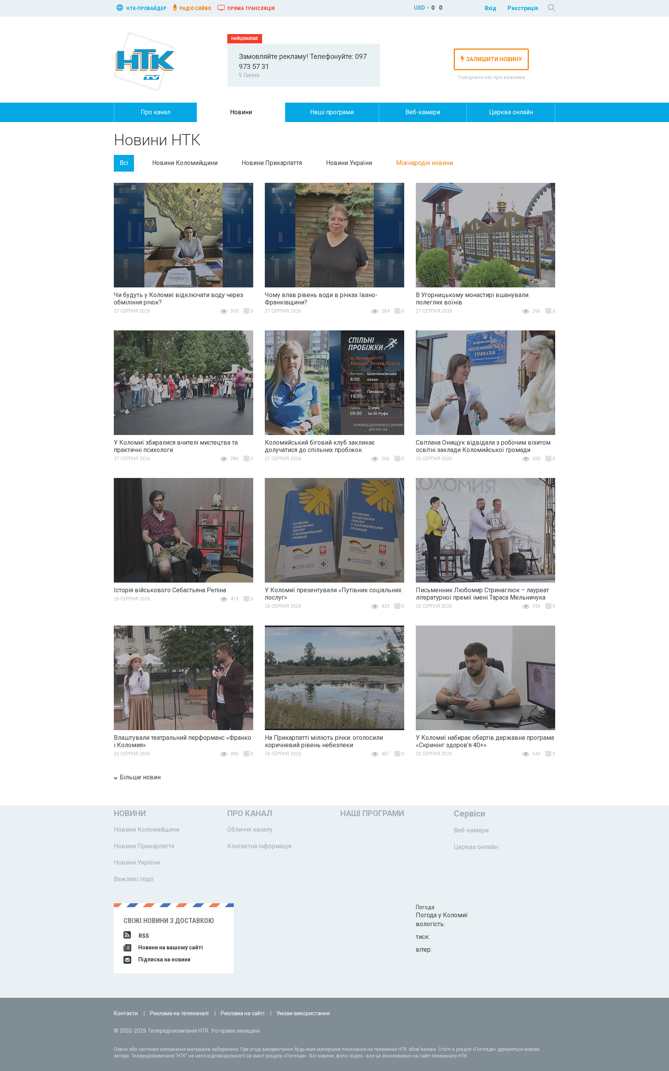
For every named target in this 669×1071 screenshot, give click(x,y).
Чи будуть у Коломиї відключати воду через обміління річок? (178, 298)
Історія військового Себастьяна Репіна (170, 590)
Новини (241, 112)
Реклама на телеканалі (179, 1013)
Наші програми (332, 112)
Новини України (349, 163)
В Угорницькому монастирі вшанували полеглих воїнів (472, 298)
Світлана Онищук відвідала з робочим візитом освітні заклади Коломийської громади (483, 446)
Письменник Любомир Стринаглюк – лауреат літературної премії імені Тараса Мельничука (482, 593)
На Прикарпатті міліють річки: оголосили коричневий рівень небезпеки (324, 741)
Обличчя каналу (250, 829)
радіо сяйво (194, 8)
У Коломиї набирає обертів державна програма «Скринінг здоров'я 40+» (485, 741)
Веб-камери (422, 112)
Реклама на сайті (242, 1013)
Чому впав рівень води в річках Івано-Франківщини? (321, 298)
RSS (144, 936)
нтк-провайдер (145, 8)
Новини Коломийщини (185, 163)
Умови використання (303, 1013)
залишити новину (494, 59)
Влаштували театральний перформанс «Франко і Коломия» (182, 741)
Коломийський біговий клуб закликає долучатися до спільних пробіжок (320, 446)
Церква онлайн (511, 112)
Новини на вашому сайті (170, 947)
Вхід (490, 8)
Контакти (126, 1013)
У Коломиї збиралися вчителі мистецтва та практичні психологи (176, 446)
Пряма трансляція (250, 8)
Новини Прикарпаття (272, 163)
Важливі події (134, 879)
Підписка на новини (163, 959)
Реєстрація (523, 8)
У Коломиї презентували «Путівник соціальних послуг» (333, 593)
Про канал (155, 112)
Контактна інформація (259, 846)
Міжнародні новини (424, 163)
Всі (124, 163)
